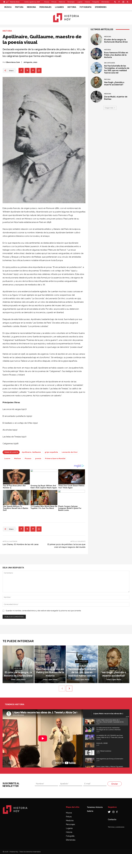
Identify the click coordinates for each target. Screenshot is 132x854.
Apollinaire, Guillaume (31, 452)
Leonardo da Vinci (69, 452)
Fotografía (70, 836)
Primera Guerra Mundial (55, 458)
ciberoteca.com (13, 62)
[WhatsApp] (39, 70)
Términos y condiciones (116, 827)
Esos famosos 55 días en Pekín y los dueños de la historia (116, 54)
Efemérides (105, 2)
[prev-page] (62, 688)
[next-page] (69, 688)
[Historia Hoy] (66, 17)
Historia (87, 2)
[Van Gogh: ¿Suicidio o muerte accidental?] (96, 82)
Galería (90, 811)
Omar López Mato (18, 680)
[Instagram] (123, 2)
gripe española (51, 452)
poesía (38, 458)
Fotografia (95, 2)
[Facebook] (119, 2)
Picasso (28, 458)
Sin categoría (109, 63)
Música (46, 2)
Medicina (62, 2)
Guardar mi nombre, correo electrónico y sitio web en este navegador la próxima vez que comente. (43, 611)
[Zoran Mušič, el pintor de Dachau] (96, 96)
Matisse (17, 458)
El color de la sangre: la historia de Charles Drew (116, 40)
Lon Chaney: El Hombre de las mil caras (21, 544)
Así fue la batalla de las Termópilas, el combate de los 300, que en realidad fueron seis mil (116, 69)
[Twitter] (127, 2)
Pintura (53, 2)
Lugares (79, 2)
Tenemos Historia (95, 807)
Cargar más (109, 108)
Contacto (112, 819)
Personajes (71, 2)
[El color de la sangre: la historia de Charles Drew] (96, 39)
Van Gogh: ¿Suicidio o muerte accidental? (114, 83)
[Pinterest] (33, 70)
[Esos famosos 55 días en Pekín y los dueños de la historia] (96, 53)
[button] (115, 2)
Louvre (7, 458)
